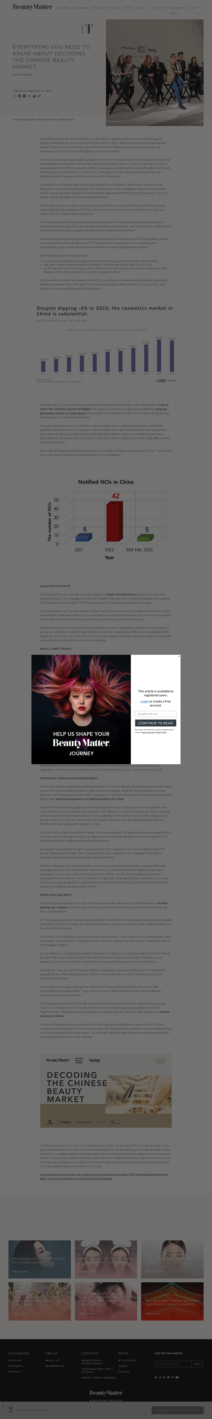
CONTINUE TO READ (155, 723)
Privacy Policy (161, 732)
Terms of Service (148, 732)
